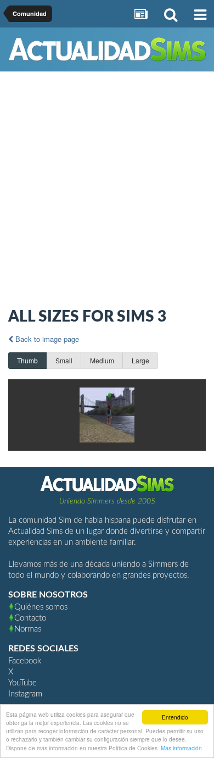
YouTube (22, 683)
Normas (27, 629)
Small (63, 360)
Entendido (175, 717)
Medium (102, 360)
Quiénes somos (40, 607)
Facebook (24, 661)
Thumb (27, 360)
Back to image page (46, 339)
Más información (181, 748)
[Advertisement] (107, 192)
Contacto (30, 618)
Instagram (25, 694)
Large (140, 360)
